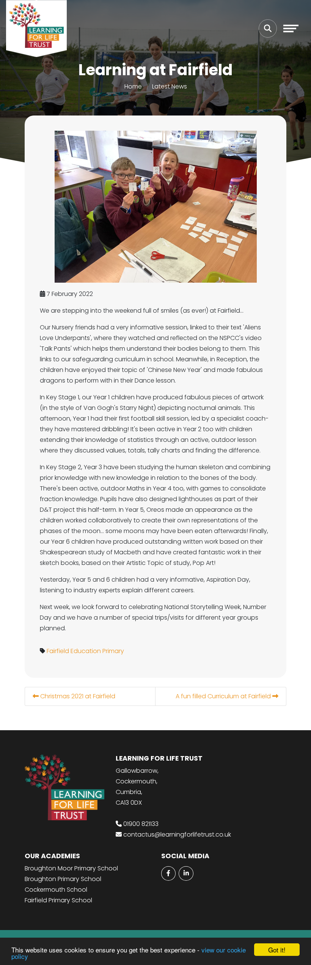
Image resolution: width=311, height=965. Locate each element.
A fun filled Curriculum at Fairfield (224, 696)
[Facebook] (168, 873)
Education (86, 651)
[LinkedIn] (186, 873)
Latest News (169, 86)
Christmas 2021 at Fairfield (77, 696)
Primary (113, 651)
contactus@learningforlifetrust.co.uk (177, 834)
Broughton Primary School (63, 879)
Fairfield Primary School (58, 900)
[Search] (268, 28)
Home (133, 86)
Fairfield (58, 651)
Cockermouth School (56, 889)
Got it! (277, 949)
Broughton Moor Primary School (71, 868)
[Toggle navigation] (291, 28)
